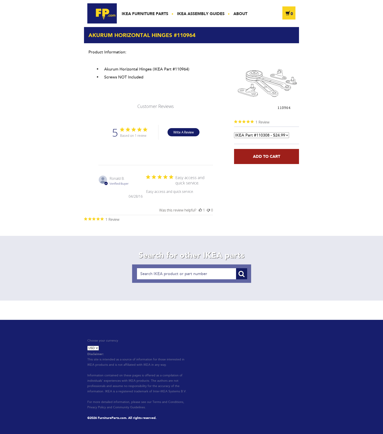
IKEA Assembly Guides (201, 13)
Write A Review (183, 132)
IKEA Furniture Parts (145, 13)
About (240, 13)
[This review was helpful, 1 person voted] (200, 210)
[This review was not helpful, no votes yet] (208, 210)
